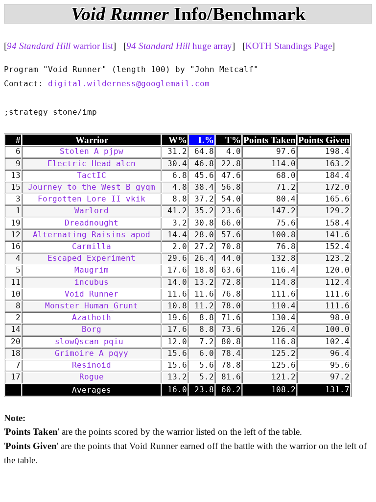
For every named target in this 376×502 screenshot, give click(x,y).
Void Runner (91, 294)
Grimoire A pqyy (91, 353)
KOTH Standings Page (288, 46)
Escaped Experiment (91, 258)
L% (206, 140)
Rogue (91, 377)
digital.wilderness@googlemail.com (129, 83)
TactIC (91, 175)
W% (177, 140)
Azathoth (91, 317)
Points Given (324, 140)
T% (233, 140)
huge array (179, 46)
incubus (91, 282)
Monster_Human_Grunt (91, 305)
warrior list (60, 46)
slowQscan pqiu (91, 341)
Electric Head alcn (91, 163)
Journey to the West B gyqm (91, 187)
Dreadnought (91, 223)
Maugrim (91, 270)
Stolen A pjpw (91, 151)
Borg (91, 329)
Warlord (91, 210)
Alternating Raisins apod (91, 234)
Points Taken (269, 140)
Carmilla (91, 246)
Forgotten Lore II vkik (91, 199)
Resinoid (91, 365)
